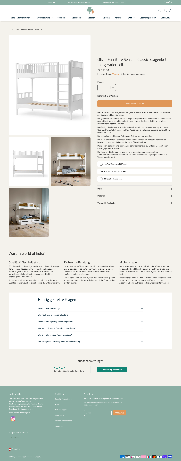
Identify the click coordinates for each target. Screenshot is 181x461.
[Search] (159, 10)
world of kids (20, 457)
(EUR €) (15, 449)
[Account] (165, 10)
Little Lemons (14, 437)
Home (11, 29)
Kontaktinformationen (63, 399)
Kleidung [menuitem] (106, 18)
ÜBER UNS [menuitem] (165, 18)
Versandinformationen (63, 421)
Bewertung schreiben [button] (112, 369)
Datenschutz (60, 415)
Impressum (59, 426)
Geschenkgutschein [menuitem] (148, 18)
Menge (100, 82)
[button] (21, 17)
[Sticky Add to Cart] (170, 454)
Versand (115, 74)
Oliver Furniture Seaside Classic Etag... (29, 29)
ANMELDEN (119, 413)
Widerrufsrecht (60, 410)
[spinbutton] (106, 87)
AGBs (57, 404)
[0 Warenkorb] (170, 10)
